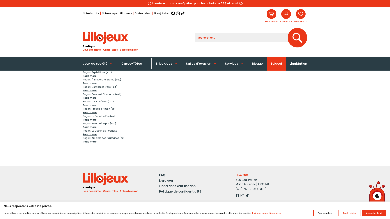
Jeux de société (95, 63)
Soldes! (276, 63)
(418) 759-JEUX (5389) (251, 189)
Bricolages (164, 63)
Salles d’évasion (198, 63)
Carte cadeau (143, 13)
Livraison (166, 180)
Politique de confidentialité (266, 213)
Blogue (257, 63)
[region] (195, 210)
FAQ (162, 175)
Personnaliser (325, 213)
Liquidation (298, 63)
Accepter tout (374, 213)
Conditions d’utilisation (177, 186)
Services (231, 63)
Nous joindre (161, 13)
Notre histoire (91, 13)
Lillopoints (126, 13)
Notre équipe (109, 13)
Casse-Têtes (131, 63)
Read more (90, 76)
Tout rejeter (349, 213)
